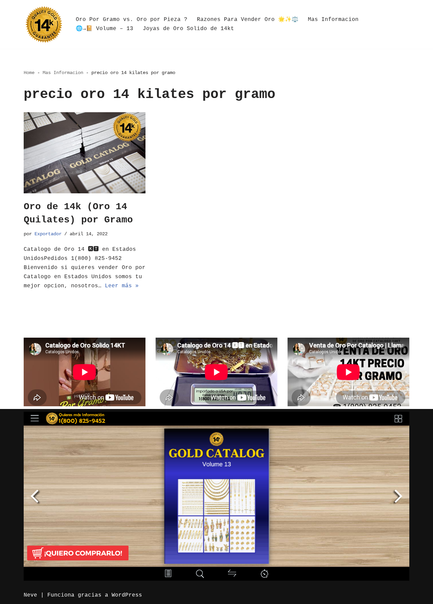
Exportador (48, 234)
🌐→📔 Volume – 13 (104, 29)
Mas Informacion (333, 20)
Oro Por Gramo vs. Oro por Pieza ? (131, 20)
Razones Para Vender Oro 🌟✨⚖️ (247, 20)
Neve (30, 595)
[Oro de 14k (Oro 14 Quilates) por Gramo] (84, 152)
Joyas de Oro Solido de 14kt (188, 29)
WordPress (127, 595)
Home (29, 72)
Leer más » (122, 286)
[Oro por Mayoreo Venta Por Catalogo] (44, 24)
